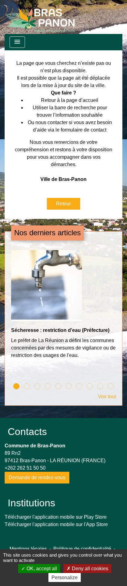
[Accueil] (40, 17)
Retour (63, 203)
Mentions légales (28, 548)
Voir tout (107, 396)
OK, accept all (41, 568)
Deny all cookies (89, 568)
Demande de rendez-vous (37, 477)
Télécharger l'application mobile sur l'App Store (56, 524)
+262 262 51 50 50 (25, 468)
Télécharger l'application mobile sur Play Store (56, 517)
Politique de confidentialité (82, 548)
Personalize (64, 577)
